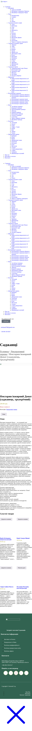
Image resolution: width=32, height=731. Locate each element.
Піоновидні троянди (17, 113)
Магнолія (14, 146)
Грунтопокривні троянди (18, 109)
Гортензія (14, 141)
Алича (13, 47)
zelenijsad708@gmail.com (8, 327)
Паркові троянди (16, 112)
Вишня (13, 49)
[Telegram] (3, 336)
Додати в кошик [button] (6, 519)
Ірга (12, 31)
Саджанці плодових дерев (15, 43)
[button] (16, 160)
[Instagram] (16, 336)
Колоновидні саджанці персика (20, 100)
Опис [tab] (3, 414)
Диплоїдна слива (16, 53)
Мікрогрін (11, 77)
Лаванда (13, 111)
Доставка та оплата (10, 156)
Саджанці (7, 6)
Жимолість (14, 30)
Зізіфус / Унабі (15, 127)
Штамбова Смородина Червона (20, 11)
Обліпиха (14, 58)
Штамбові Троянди (16, 119)
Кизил (13, 55)
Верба (13, 138)
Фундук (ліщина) (16, 75)
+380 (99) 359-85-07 (7, 665)
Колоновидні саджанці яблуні (19, 103)
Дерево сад (14, 52)
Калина (13, 33)
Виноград (14, 25)
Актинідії (14, 122)
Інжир (13, 128)
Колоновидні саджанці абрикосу (20, 94)
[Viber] (7, 336)
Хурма (13, 133)
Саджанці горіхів (13, 67)
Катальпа (14, 143)
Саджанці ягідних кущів (15, 23)
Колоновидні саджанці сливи (19, 102)
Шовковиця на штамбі (17, 153)
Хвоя (9, 14)
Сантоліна (14, 116)
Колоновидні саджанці (14, 93)
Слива (13, 61)
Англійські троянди (16, 106)
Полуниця (14, 40)
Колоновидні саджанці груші (19, 99)
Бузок (13, 137)
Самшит (13, 17)
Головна (4, 351)
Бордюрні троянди (16, 108)
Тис (12, 18)
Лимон (13, 131)
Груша (13, 50)
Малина (13, 36)
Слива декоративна (16, 149)
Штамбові (11, 8)
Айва (12, 46)
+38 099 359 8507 (5, 331)
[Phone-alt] (12, 336)
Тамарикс (14, 152)
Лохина (13, 34)
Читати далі (21, 568)
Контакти (7, 158)
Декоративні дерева (13, 134)
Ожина (13, 39)
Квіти (9, 105)
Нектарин (14, 56)
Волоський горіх (16, 69)
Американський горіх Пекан (19, 68)
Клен (12, 144)
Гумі (12, 28)
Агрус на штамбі (16, 9)
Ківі (12, 130)
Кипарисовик (15, 15)
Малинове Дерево (16, 37)
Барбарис (14, 136)
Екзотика (10, 121)
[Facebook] (21, 336)
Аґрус (13, 24)
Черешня (13, 62)
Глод (12, 27)
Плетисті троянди (16, 115)
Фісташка (14, 74)
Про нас (7, 155)
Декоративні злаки (16, 140)
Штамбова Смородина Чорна (19, 12)
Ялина (13, 21)
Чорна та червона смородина (19, 42)
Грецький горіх (15, 71)
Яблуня (13, 65)
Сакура (13, 147)
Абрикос (13, 45)
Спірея (13, 150)
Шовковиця (14, 64)
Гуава (13, 125)
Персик (13, 59)
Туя (12, 20)
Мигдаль (13, 72)
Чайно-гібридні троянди (18, 118)
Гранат (13, 124)
